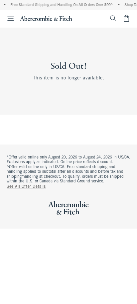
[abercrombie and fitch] (46, 18)
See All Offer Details (26, 187)
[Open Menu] (8, 19)
